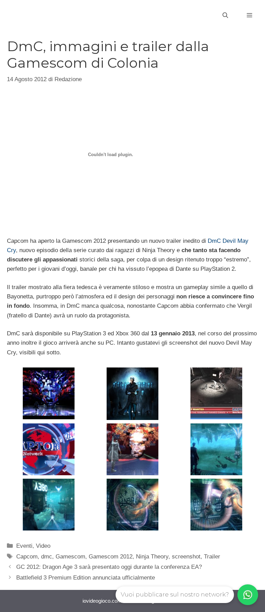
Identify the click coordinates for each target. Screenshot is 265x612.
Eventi (24, 546)
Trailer (212, 556)
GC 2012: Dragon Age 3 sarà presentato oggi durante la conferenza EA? (109, 567)
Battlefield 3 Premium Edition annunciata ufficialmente (85, 577)
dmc (46, 556)
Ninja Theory (152, 556)
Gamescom (70, 556)
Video (43, 546)
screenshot (186, 556)
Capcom (27, 556)
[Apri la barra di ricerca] (225, 15)
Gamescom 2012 (110, 556)
